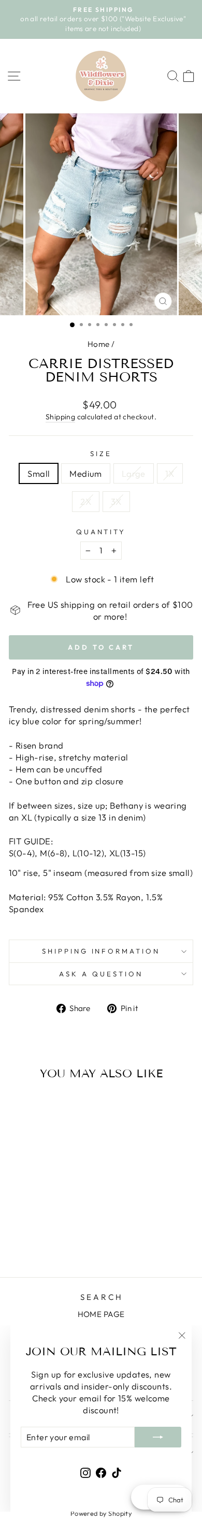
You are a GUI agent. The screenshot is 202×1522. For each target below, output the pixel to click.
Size (101, 453)
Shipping (60, 416)
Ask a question (101, 974)
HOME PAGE (101, 1314)
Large (134, 473)
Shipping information (101, 951)
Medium (85, 473)
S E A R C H (101, 1297)
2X (85, 501)
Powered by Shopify (101, 1513)
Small (38, 473)
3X (116, 501)
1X (170, 473)
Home (99, 344)
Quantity (101, 532)
